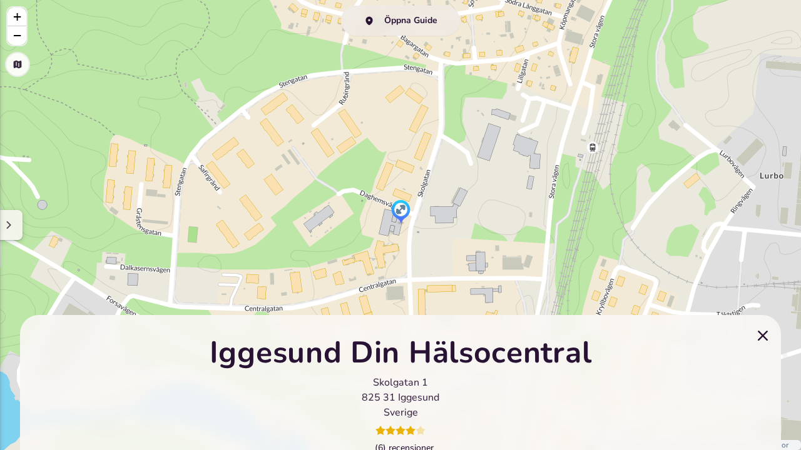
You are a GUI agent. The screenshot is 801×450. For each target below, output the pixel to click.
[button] (400, 212)
